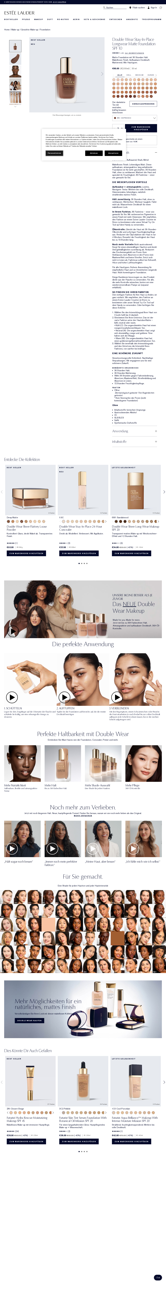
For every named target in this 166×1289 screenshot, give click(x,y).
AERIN (76, 19)
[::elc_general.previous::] (61, 521)
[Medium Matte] (26, 521)
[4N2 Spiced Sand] (142, 88)
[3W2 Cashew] (126, 88)
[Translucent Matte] (35, 521)
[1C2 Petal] (142, 79)
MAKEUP (38, 19)
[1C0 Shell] (118, 79)
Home (7, 29)
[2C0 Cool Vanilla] (155, 79)
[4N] (103, 521)
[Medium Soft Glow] (13, 521)
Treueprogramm (151, 19)
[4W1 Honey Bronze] (138, 88)
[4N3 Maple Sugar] (147, 88)
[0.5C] (63, 521)
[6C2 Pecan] (151, 92)
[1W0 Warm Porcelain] (126, 79)
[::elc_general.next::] (105, 521)
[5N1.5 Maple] (147, 96)
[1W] (76, 521)
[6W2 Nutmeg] (113, 96)
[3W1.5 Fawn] (113, 88)
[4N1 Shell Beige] (134, 88)
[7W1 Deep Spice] (122, 96)
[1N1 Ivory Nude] (134, 79)
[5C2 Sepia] (126, 92)
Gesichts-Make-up (29, 29)
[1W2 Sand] (151, 79)
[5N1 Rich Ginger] (142, 96)
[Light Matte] (43, 521)
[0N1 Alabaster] (113, 79)
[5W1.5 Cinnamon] (122, 92)
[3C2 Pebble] (118, 88)
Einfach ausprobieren (143, 104)
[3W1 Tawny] (155, 83)
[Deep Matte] (8, 521)
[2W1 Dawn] (126, 83)
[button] (158, 1278)
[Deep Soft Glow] (21, 521)
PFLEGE (26, 19)
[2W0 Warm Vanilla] (113, 83)
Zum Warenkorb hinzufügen (141, 128)
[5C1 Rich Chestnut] (113, 92)
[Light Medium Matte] (30, 521)
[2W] (90, 521)
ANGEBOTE (132, 19)
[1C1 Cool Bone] (130, 79)
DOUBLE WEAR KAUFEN (29, 1021)
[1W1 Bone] (138, 79)
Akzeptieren (113, 153)
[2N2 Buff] (138, 83)
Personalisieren (54, 153)
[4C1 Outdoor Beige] (130, 88)
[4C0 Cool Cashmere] (149, 1112)
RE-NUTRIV (63, 19)
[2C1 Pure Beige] (118, 83)
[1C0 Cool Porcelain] (113, 1112)
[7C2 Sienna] (126, 96)
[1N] (72, 521)
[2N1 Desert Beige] (122, 83)
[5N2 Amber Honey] (130, 92)
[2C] (81, 521)
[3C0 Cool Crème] (151, 83)
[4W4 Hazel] (155, 88)
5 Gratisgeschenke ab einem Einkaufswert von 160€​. (35, 2)
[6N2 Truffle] (155, 92)
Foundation (45, 29)
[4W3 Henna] (151, 88)
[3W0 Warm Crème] (153, 1112)
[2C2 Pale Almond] (134, 83)
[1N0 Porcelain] (122, 79)
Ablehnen (94, 153)
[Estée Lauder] (19, 13)
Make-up (15, 29)
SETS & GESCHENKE (94, 19)
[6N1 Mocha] (142, 92)
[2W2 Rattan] (142, 83)
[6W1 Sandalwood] (147, 92)
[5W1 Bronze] (118, 92)
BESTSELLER (11, 19)
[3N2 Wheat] (122, 88)
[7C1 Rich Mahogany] (118, 96)
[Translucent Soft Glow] (17, 521)
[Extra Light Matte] (39, 521)
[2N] (85, 521)
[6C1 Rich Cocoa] (138, 92)
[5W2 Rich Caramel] (134, 92)
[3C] (94, 521)
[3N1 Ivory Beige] (138, 96)
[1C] (68, 521)
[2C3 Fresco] (147, 83)
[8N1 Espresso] (134, 96)
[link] (83, 1009)
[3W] (99, 521)
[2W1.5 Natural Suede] (130, 83)
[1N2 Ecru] (147, 79)
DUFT (50, 19)
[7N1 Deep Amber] (151, 96)
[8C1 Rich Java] (130, 96)
